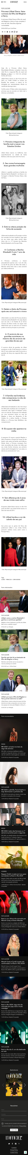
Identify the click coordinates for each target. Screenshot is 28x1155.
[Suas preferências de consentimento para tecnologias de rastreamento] (25, 1152)
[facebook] (5, 32)
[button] (25, 1085)
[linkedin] (10, 32)
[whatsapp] (14, 32)
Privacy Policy (23, 1126)
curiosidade (16, 579)
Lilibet (3, 579)
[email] (2, 32)
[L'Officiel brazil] (14, 2)
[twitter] (12, 32)
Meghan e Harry (6, 74)
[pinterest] (7, 32)
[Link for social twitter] (9, 1144)
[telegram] (17, 32)
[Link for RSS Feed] (19, 1144)
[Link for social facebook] (12, 1144)
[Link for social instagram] (15, 1144)
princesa (9, 579)
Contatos (14, 1147)
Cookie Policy (14, 1152)
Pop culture (5, 8)
